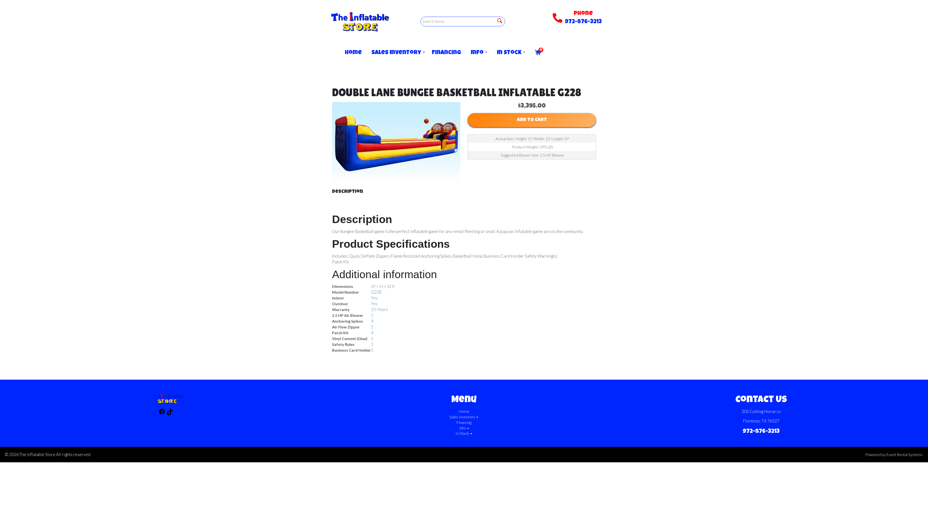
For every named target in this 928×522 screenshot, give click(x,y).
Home (353, 53)
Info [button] (478, 53)
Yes (374, 297)
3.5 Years (379, 309)
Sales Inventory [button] (396, 53)
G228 (376, 292)
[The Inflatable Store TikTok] (170, 413)
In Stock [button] (510, 53)
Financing (446, 53)
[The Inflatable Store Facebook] (162, 413)
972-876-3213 (583, 22)
